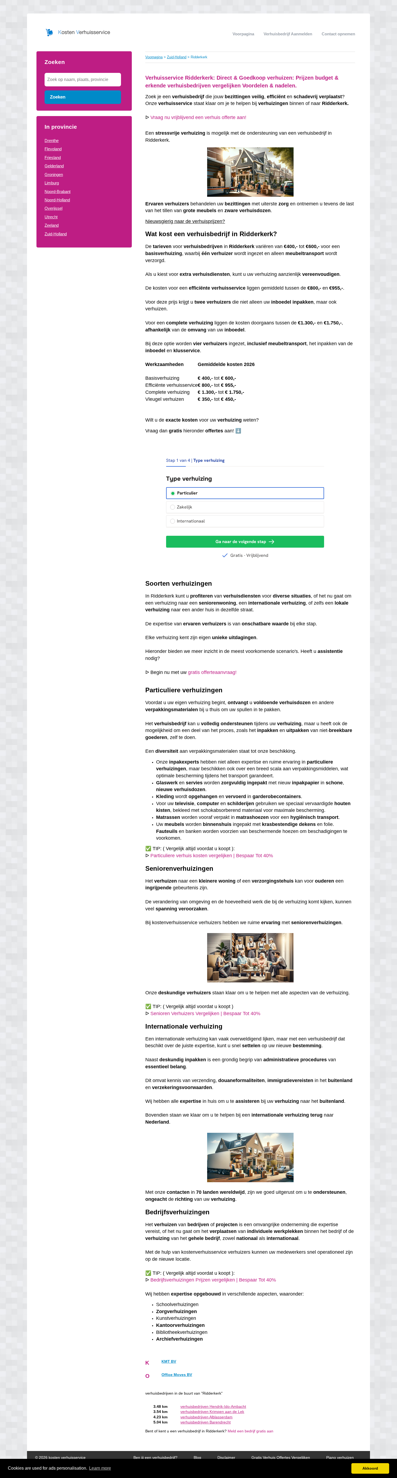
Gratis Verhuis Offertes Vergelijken (280, 1458)
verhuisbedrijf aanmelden (288, 34)
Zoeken (57, 96)
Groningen (54, 174)
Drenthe (52, 140)
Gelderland (54, 166)
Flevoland (53, 149)
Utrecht (51, 217)
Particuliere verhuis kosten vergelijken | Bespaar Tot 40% (211, 855)
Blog (197, 1458)
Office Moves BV (177, 1375)
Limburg (52, 183)
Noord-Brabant (57, 191)
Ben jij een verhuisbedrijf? (155, 1458)
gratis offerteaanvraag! (212, 672)
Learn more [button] (100, 1468)
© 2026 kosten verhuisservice (60, 1458)
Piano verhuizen (340, 1458)
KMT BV (169, 1362)
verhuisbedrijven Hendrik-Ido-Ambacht (213, 1407)
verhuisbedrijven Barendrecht (205, 1422)
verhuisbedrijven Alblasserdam (206, 1417)
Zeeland (52, 225)
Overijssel (53, 208)
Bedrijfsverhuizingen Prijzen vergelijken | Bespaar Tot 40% (213, 1280)
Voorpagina (243, 34)
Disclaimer (226, 1458)
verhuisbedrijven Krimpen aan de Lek (212, 1412)
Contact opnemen (338, 34)
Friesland (53, 157)
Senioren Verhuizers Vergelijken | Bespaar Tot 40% (205, 1013)
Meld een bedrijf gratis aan (250, 1431)
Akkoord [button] (370, 1468)
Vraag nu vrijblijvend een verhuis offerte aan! (198, 117)
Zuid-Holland (56, 234)
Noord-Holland (57, 200)
